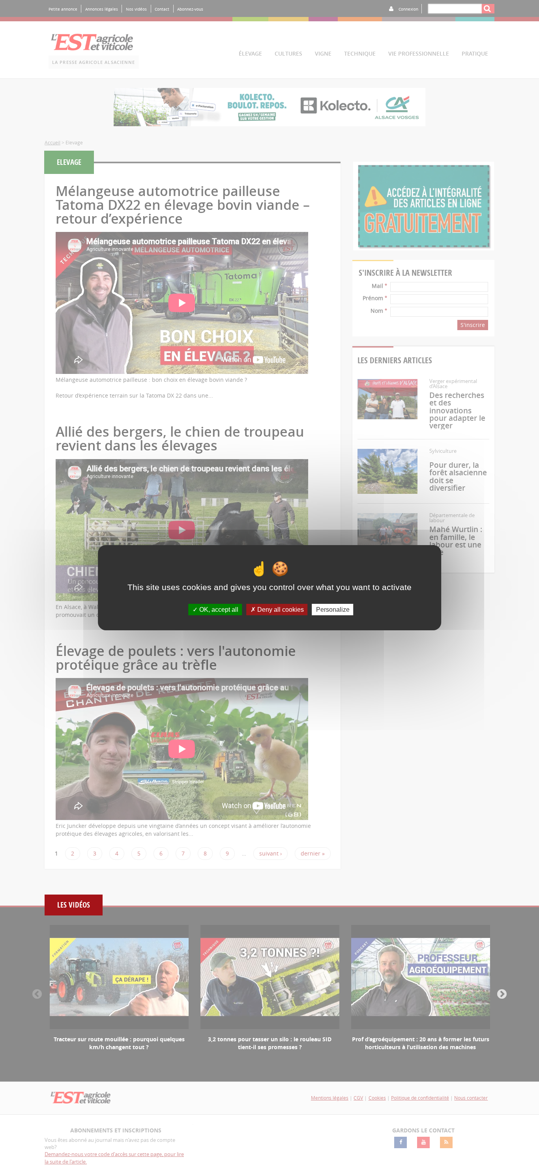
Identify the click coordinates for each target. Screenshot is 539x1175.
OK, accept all (218, 609)
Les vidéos (73, 905)
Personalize (333, 609)
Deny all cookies (280, 609)
